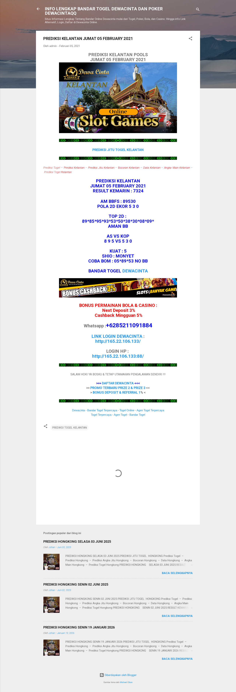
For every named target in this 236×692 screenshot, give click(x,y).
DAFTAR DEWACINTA (118, 383)
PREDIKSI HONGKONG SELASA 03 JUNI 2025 (77, 541)
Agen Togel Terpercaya (150, 410)
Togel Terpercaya (101, 414)
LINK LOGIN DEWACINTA (116, 336)
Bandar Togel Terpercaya (102, 410)
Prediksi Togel (51, 167)
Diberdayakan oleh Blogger (120, 675)
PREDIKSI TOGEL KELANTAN (69, 427)
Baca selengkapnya (177, 573)
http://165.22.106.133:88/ (118, 356)
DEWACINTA (135, 271)
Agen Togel (120, 414)
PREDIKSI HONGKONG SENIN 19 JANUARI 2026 (79, 627)
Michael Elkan (126, 682)
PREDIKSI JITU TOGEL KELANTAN (118, 150)
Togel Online (126, 410)
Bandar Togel (137, 414)
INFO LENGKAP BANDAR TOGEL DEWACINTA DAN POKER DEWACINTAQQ (104, 11)
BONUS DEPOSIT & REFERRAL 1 (116, 392)
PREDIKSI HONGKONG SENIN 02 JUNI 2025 (75, 584)
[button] (190, 39)
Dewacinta (78, 410)
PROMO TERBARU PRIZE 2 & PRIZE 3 (117, 388)
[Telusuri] (198, 10)
